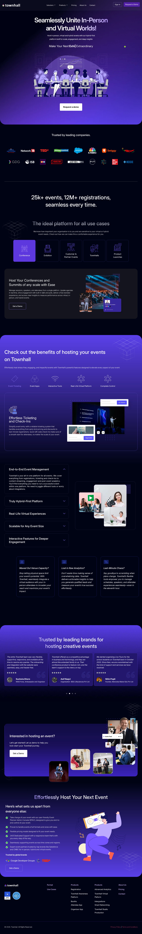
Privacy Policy (116, 927)
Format (50, 885)
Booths (74, 901)
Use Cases (51, 889)
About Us (83, 5)
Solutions (50, 5)
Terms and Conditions (130, 927)
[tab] (24, 251)
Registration (76, 889)
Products (62, 5)
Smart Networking (102, 905)
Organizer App (77, 909)
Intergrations (100, 901)
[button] (66, 693)
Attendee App (76, 905)
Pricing (74, 5)
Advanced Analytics (103, 889)
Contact (92, 5)
